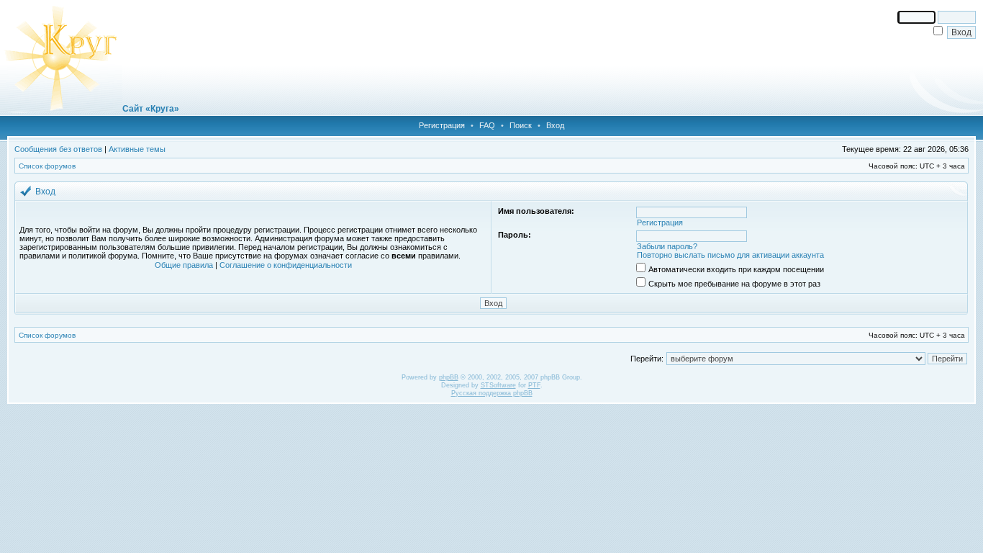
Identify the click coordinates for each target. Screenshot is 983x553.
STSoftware (498, 385)
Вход (555, 125)
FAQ (487, 125)
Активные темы (137, 149)
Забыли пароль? (667, 246)
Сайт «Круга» (150, 109)
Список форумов (47, 166)
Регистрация (442, 125)
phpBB (448, 377)
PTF (534, 385)
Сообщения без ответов (58, 149)
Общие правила (184, 265)
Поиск (520, 125)
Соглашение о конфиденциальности (285, 265)
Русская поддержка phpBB (492, 393)
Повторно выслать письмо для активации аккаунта (730, 255)
